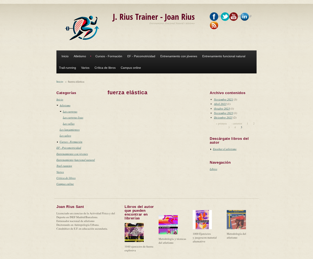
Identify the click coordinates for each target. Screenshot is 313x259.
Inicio (65, 56)
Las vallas (69, 124)
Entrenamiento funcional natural (223, 56)
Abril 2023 (220, 104)
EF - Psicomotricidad (141, 56)
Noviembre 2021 (223, 99)
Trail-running (67, 67)
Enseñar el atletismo (225, 149)
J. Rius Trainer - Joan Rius (154, 16)
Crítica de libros (105, 67)
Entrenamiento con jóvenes (178, 56)
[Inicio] (83, 28)
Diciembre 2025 (223, 117)
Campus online (131, 67)
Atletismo (80, 56)
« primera (221, 123)
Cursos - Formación (108, 56)
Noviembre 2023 (223, 113)
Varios (85, 67)
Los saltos (65, 135)
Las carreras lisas (73, 117)
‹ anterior (237, 123)
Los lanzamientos (70, 130)
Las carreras (70, 111)
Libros (213, 169)
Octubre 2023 (222, 108)
